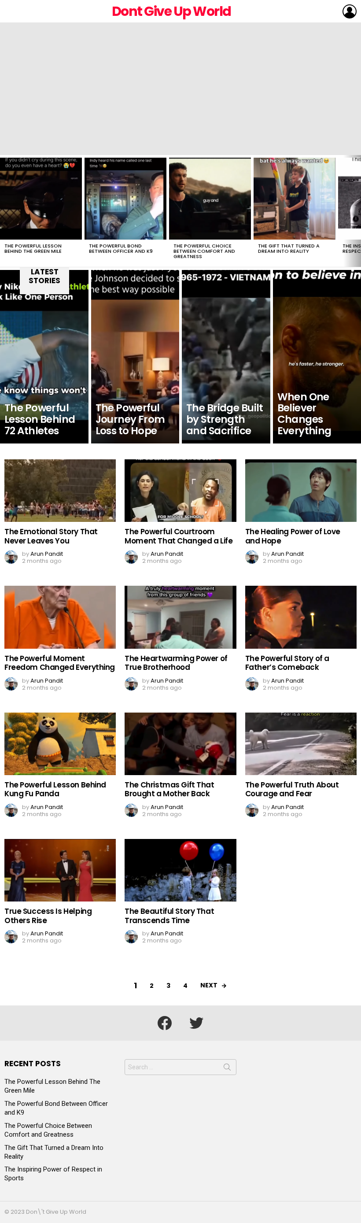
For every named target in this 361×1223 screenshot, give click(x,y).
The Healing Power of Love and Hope (292, 536)
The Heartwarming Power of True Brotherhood (176, 662)
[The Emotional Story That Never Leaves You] (60, 490)
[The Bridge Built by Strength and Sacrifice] (226, 356)
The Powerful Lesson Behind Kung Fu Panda (55, 789)
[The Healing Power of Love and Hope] (301, 490)
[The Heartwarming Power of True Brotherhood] (180, 617)
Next (356, 211)
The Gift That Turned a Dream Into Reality (289, 248)
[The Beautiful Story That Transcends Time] (180, 870)
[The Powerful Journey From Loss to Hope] (135, 356)
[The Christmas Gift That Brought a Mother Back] (180, 744)
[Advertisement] (180, 89)
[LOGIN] (350, 11)
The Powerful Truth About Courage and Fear (292, 789)
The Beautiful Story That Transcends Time (169, 915)
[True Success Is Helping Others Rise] (60, 870)
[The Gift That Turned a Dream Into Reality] (294, 199)
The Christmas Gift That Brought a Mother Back (169, 789)
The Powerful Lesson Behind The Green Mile (33, 248)
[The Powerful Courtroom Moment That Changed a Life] (180, 490)
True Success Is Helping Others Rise (48, 915)
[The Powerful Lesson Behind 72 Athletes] (44, 356)
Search (227, 1069)
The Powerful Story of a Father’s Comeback (287, 662)
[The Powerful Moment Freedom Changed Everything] (60, 617)
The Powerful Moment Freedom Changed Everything (59, 662)
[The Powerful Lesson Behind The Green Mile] (41, 199)
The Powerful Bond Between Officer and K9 (121, 248)
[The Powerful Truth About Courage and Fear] (301, 744)
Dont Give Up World (171, 11)
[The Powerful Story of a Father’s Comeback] (301, 617)
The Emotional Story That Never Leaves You (51, 536)
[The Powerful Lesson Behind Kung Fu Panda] (60, 744)
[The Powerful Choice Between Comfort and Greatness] (210, 199)
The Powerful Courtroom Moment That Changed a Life (178, 536)
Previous (4, 211)
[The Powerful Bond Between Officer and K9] (125, 199)
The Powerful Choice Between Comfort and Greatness (204, 251)
